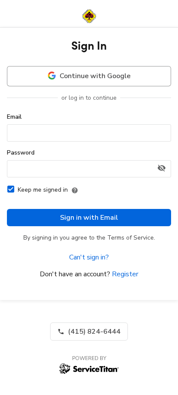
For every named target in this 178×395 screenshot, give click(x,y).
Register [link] (125, 274)
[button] (89, 331)
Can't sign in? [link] (89, 257)
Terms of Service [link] (130, 238)
